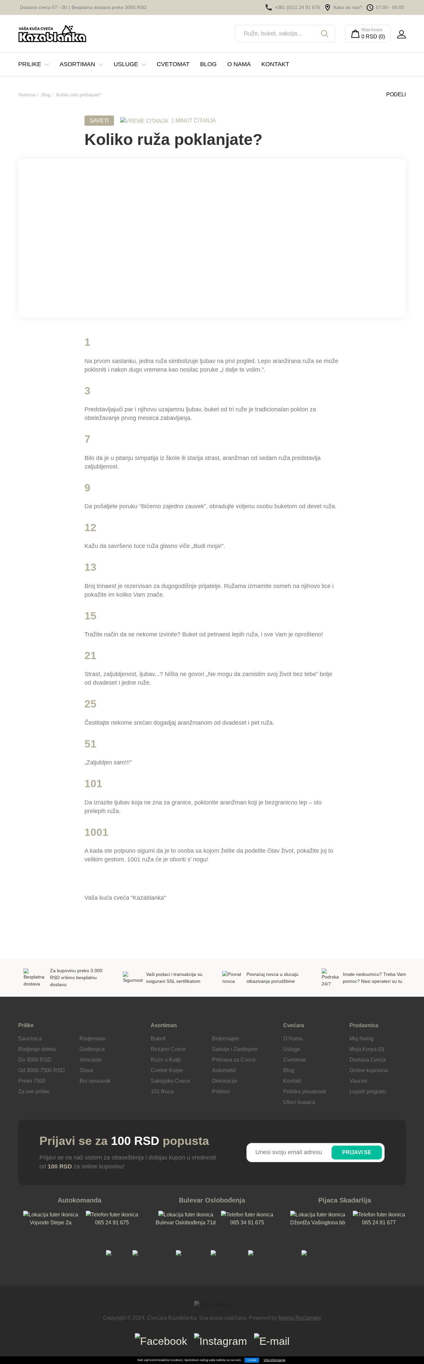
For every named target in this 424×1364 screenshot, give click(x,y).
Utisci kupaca (299, 1102)
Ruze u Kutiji (166, 1060)
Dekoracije (225, 1081)
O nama (239, 64)
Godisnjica (92, 1049)
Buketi (158, 1038)
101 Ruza (162, 1091)
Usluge (126, 64)
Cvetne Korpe (167, 1070)
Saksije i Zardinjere (235, 1049)
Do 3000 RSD (34, 1060)
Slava (86, 1070)
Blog (208, 64)
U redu (251, 1360)
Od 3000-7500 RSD (41, 1070)
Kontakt (275, 64)
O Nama (293, 1038)
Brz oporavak (95, 1081)
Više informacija (274, 1360)
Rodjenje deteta (37, 1049)
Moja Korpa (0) (366, 1049)
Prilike (29, 64)
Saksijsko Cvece (170, 1081)
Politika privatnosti (304, 1091)
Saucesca (30, 1038)
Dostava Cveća (367, 1060)
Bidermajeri (225, 1038)
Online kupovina (368, 1070)
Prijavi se (356, 1152)
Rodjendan (93, 1038)
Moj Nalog (361, 1038)
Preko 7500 (31, 1081)
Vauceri (358, 1081)
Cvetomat (173, 64)
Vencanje (91, 1060)
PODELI (395, 94)
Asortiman (77, 64)
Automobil (224, 1070)
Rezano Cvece (168, 1049)
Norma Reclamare (299, 1318)
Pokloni (221, 1091)
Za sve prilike (34, 1091)
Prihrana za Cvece (234, 1060)
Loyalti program (367, 1091)
